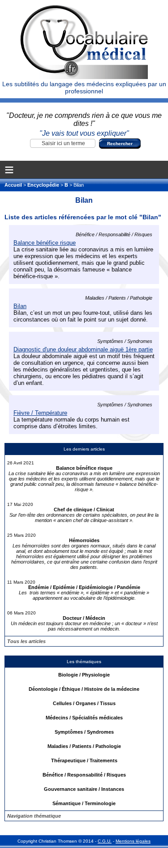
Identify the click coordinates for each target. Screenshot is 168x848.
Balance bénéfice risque (84, 468)
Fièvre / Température (40, 412)
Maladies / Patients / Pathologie (84, 746)
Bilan (19, 306)
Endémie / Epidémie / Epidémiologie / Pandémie (84, 587)
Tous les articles (26, 641)
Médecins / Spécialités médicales (84, 717)
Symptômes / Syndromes (84, 732)
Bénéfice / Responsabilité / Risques (84, 774)
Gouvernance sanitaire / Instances (84, 789)
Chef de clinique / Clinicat (84, 509)
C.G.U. (105, 841)
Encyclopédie (43, 185)
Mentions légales (133, 841)
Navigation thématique (34, 816)
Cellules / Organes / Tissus (84, 703)
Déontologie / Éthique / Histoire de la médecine (84, 689)
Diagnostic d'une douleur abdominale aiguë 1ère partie (83, 349)
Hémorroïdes (84, 540)
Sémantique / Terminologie (84, 803)
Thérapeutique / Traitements (84, 760)
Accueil (13, 185)
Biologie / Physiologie (84, 674)
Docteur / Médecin (84, 618)
